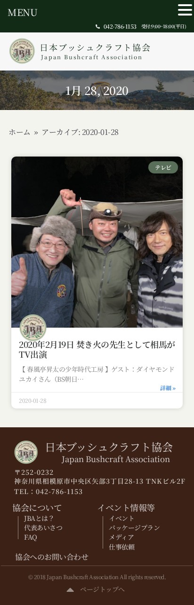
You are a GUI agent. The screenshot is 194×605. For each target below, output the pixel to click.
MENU (22, 12)
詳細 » (167, 388)
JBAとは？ (39, 518)
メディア (121, 537)
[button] (185, 10)
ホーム (19, 131)
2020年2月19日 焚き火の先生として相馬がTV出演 (97, 349)
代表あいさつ (43, 527)
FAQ (30, 537)
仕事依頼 (121, 547)
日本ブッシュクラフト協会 (95, 51)
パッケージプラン (134, 527)
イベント (121, 518)
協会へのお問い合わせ (51, 557)
